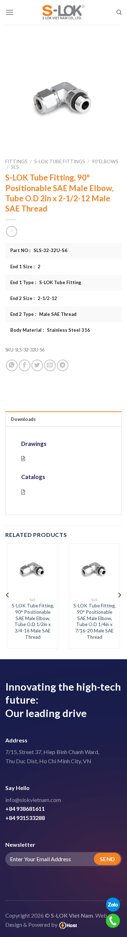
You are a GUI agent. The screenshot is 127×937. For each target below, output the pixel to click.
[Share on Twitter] (37, 365)
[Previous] (7, 595)
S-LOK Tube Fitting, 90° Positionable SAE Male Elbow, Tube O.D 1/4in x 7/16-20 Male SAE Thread (94, 621)
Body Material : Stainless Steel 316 (50, 330)
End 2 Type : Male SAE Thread (43, 314)
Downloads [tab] (23, 419)
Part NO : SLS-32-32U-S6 (38, 250)
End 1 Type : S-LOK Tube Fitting (45, 282)
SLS (15, 167)
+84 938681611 (25, 808)
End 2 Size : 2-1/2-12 (33, 298)
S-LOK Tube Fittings (59, 161)
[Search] (119, 12)
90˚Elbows (105, 161)
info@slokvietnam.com (33, 799)
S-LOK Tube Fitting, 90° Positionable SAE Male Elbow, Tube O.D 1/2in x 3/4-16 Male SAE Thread (33, 621)
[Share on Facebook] (24, 365)
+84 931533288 (25, 817)
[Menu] (9, 12)
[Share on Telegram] (62, 365)
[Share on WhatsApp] (12, 365)
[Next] (119, 595)
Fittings (16, 161)
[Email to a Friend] (50, 365)
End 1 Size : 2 (25, 266)
